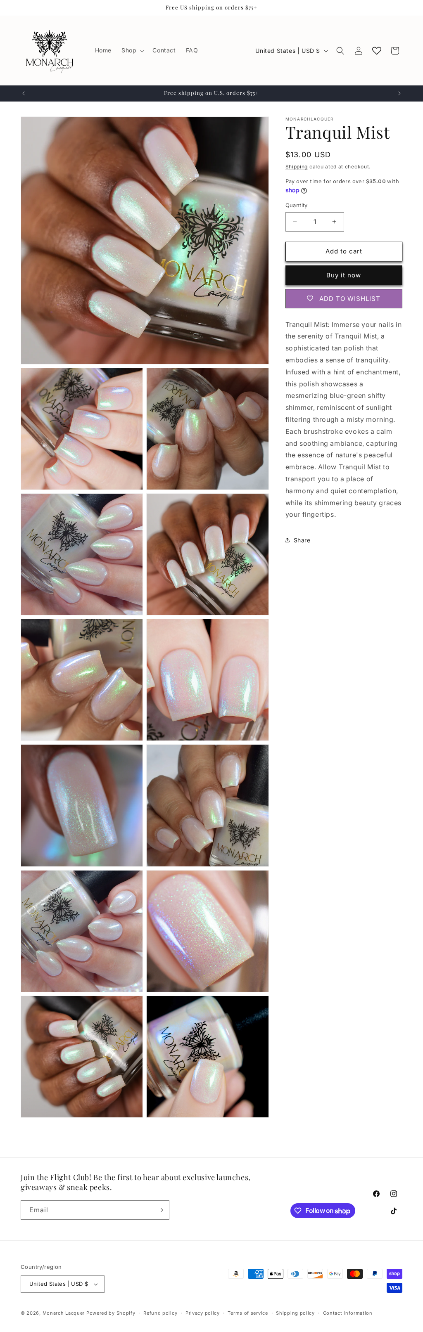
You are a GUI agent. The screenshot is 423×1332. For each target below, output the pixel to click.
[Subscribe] (160, 1210)
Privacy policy (202, 1313)
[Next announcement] (399, 93)
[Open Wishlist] (377, 51)
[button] (131, 50)
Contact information (348, 1313)
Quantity (296, 205)
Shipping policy (295, 1313)
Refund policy (160, 1313)
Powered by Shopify (110, 1313)
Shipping (296, 166)
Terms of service (248, 1313)
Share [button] (302, 540)
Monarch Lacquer (64, 1313)
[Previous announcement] (23, 93)
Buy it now (343, 275)
